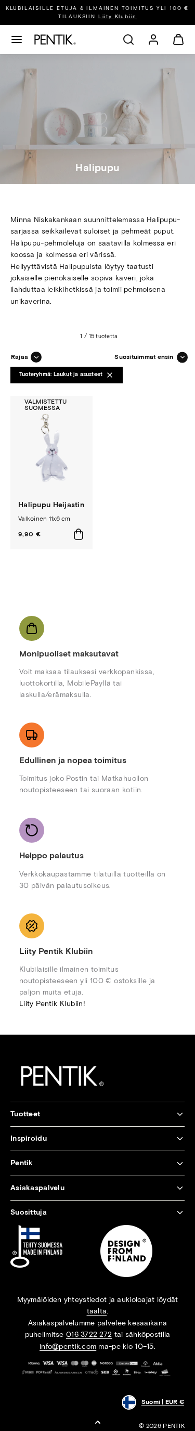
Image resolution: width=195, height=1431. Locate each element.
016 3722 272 (89, 1334)
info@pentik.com (68, 1346)
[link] (153, 39)
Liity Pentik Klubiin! (52, 1003)
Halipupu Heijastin (51, 504)
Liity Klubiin (117, 16)
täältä (97, 1311)
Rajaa (19, 356)
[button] (16, 39)
